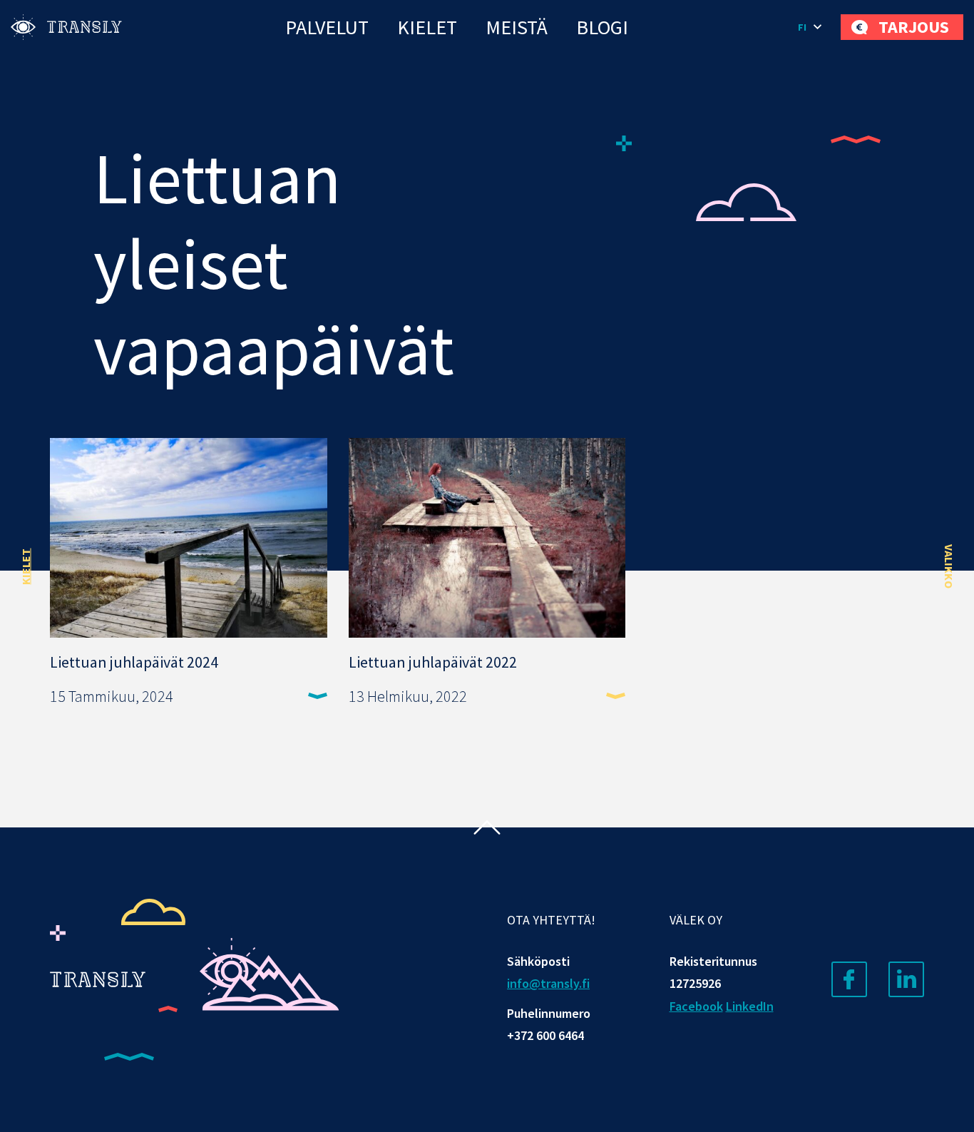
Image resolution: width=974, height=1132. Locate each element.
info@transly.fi (548, 983)
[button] (812, 27)
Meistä (517, 27)
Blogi (602, 27)
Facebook (696, 1006)
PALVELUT (327, 27)
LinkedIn (750, 1006)
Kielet (427, 27)
